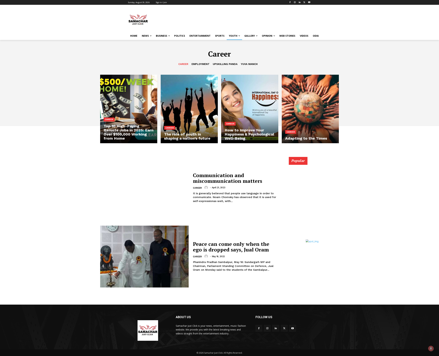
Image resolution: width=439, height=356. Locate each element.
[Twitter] (304, 2)
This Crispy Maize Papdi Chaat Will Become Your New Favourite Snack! (308, 219)
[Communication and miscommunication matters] (144, 188)
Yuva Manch (249, 64)
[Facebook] (290, 2)
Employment (201, 64)
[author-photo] (206, 187)
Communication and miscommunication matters (227, 178)
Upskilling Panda (225, 64)
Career (183, 64)
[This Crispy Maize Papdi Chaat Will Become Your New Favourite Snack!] (312, 197)
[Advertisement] (245, 19)
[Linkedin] (300, 2)
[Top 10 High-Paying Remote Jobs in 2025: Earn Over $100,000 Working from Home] (128, 109)
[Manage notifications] (431, 348)
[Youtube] (309, 2)
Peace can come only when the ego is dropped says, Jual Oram (231, 247)
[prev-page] (326, 166)
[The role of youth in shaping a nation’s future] (189, 109)
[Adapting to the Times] (310, 109)
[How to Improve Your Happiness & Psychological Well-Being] (249, 109)
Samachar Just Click (299, 228)
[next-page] (332, 166)
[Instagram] (295, 2)
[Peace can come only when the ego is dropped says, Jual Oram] (144, 256)
